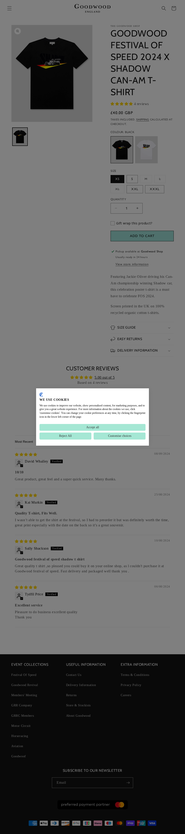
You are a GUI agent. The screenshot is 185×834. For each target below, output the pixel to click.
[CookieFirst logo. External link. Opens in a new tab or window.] (41, 395)
